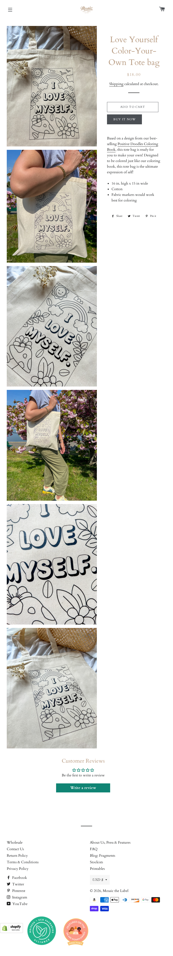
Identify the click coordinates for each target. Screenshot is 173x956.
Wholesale (15, 842)
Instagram (19, 897)
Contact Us (15, 849)
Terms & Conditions (23, 862)
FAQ (94, 849)
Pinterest (18, 890)
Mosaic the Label (115, 890)
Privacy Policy (17, 868)
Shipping (116, 83)
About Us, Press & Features (110, 842)
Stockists (96, 862)
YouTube (19, 903)
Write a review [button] (83, 787)
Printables (97, 868)
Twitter (17, 884)
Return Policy (17, 855)
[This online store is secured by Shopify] (11, 931)
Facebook (19, 877)
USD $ (97, 879)
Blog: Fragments (102, 855)
